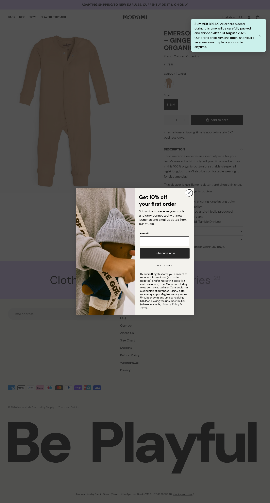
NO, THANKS (164, 265)
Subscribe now (165, 253)
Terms (143, 307)
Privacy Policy (171, 304)
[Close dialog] (189, 192)
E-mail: (144, 233)
